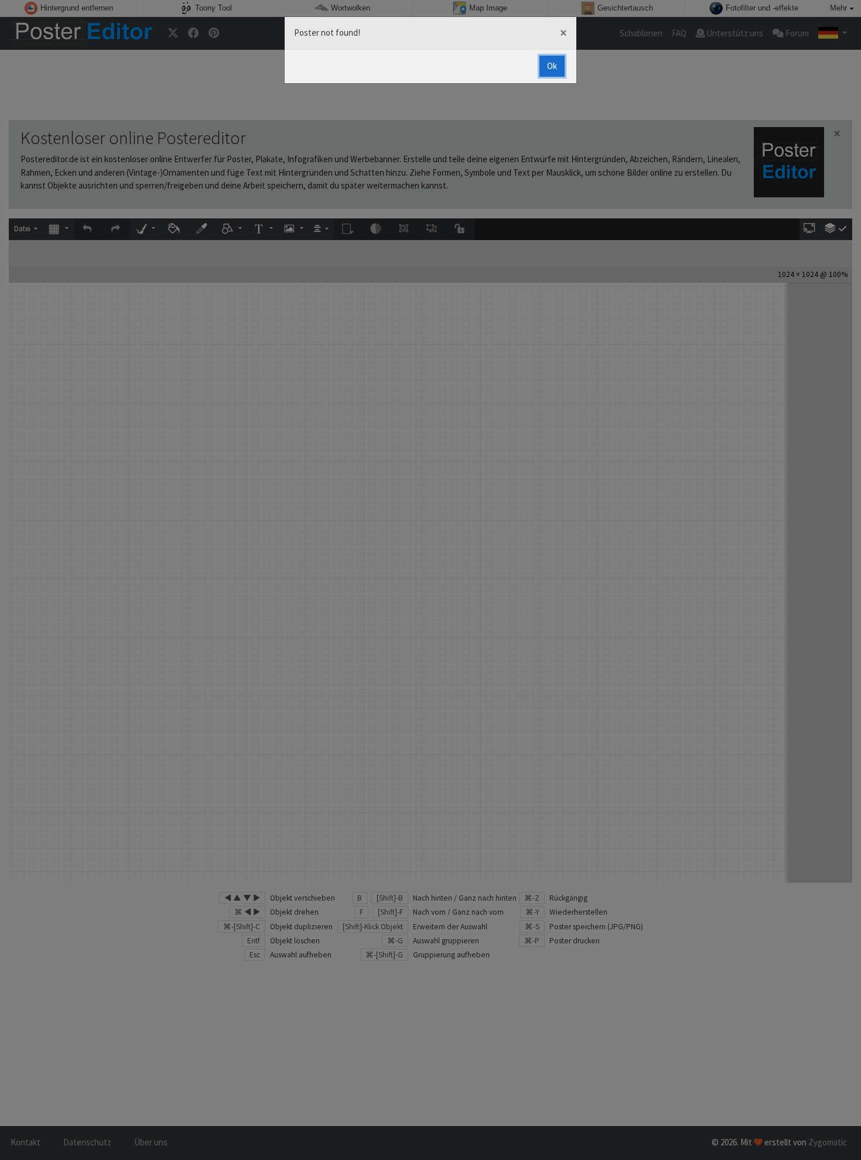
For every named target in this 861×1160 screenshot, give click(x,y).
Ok (552, 65)
